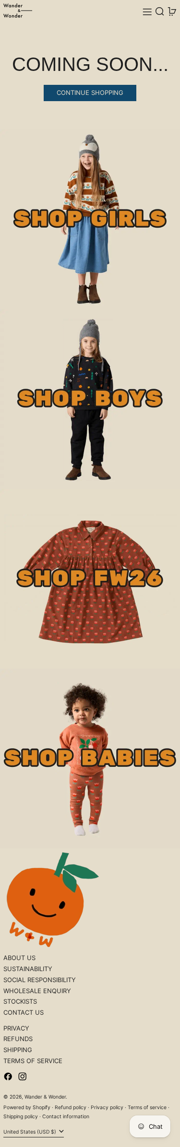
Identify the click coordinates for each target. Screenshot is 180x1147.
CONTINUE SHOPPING (90, 92)
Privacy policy (107, 1107)
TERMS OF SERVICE (32, 1061)
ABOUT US (19, 958)
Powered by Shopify (26, 1107)
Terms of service (147, 1107)
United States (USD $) (30, 1132)
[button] (160, 12)
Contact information (65, 1116)
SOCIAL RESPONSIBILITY (39, 980)
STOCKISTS (20, 1001)
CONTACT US (23, 1012)
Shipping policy (20, 1116)
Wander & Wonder (45, 1097)
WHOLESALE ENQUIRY (37, 991)
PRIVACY (16, 1028)
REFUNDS (18, 1039)
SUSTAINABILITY (27, 969)
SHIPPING (17, 1050)
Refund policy (70, 1107)
